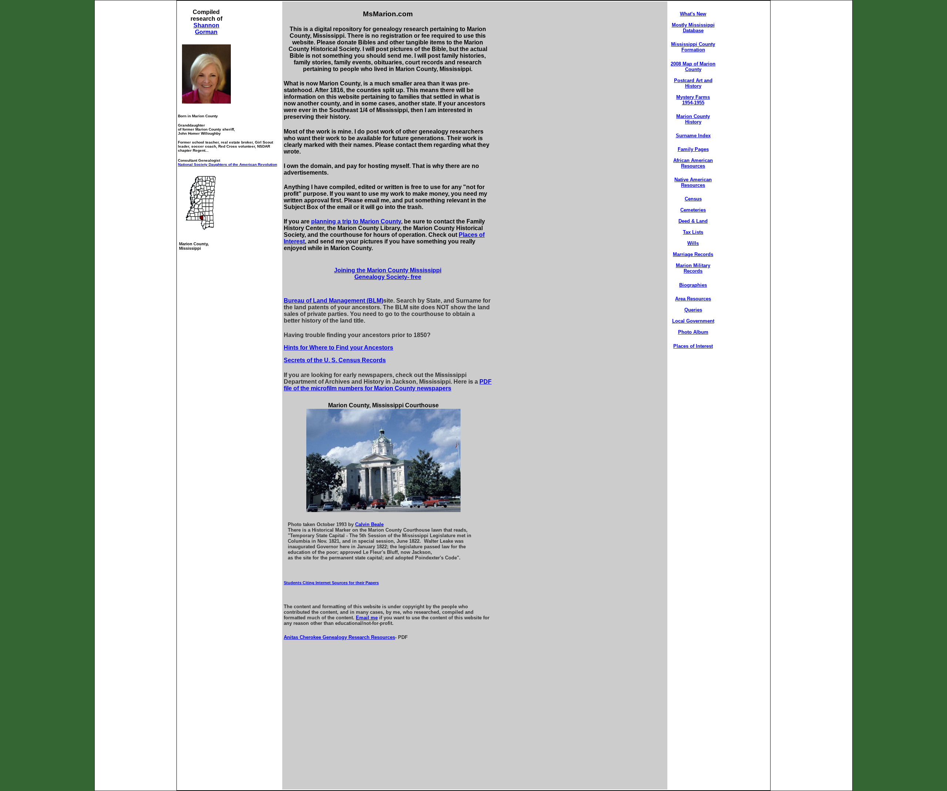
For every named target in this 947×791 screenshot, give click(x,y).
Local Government (693, 321)
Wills (693, 243)
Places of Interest (693, 346)
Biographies (693, 285)
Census (693, 199)
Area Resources (693, 299)
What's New (693, 14)
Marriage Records (693, 254)
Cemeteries (693, 210)
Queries (693, 310)
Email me (367, 617)
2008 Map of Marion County (693, 66)
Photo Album (693, 332)
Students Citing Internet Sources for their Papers (331, 582)
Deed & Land (693, 221)
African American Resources (693, 163)
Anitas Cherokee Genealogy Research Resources (339, 637)
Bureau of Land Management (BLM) (333, 300)
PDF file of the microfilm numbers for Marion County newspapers (388, 384)
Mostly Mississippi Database (693, 27)
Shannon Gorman (206, 28)
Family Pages (693, 149)
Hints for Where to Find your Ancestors (338, 347)
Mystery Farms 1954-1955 (693, 99)
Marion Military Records (693, 268)
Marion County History (693, 119)
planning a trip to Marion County (356, 221)
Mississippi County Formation (693, 47)
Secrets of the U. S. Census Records (335, 360)
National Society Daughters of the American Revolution (227, 164)
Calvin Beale (369, 524)
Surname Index (693, 135)
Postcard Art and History (693, 83)
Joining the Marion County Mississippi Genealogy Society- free (387, 273)
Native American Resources (693, 182)
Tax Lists (693, 232)
